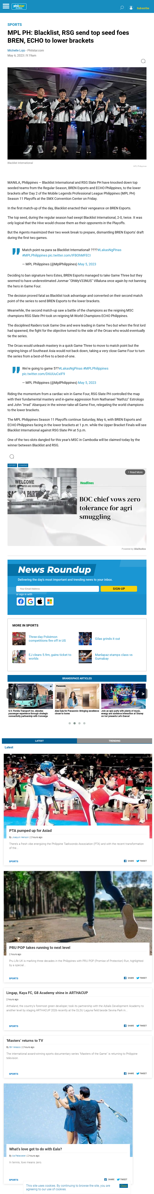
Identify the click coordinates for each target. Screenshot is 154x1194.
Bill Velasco (15, 1047)
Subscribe (143, 8)
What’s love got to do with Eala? (35, 1149)
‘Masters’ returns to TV (24, 1040)
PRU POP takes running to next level (39, 947)
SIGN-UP (119, 589)
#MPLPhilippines (34, 255)
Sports (15, 24)
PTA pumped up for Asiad (30, 830)
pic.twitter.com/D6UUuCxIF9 (43, 374)
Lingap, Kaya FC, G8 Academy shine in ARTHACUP (47, 993)
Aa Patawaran (19, 1155)
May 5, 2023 (87, 264)
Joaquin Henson (20, 837)
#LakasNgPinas (109, 250)
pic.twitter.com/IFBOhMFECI (69, 255)
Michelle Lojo (16, 50)
